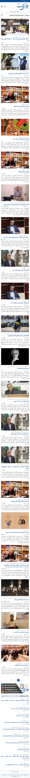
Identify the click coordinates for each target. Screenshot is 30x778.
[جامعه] (2, 42)
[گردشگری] (4, 601)
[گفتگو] (1, 568)
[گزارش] (2, 206)
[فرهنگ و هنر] (1, 75)
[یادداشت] (1, 108)
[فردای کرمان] (4, 108)
